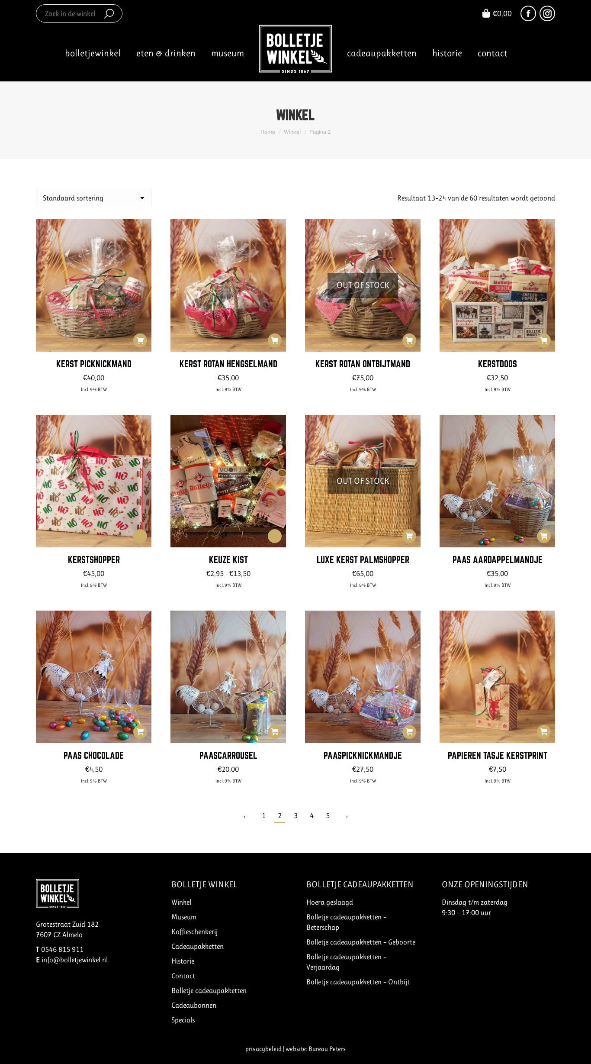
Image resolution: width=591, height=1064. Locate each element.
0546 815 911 (62, 949)
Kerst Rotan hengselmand (228, 364)
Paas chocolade (94, 755)
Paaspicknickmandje (363, 755)
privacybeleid (263, 1049)
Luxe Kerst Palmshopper (363, 559)
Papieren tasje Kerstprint (497, 755)
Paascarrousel (228, 755)
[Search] (109, 13)
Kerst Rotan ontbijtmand (362, 364)
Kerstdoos (497, 364)
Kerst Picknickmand (94, 364)
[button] (140, 340)
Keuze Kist (228, 559)
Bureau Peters (327, 1049)
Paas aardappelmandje (498, 559)
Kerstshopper (94, 559)
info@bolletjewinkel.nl (75, 959)
